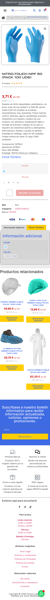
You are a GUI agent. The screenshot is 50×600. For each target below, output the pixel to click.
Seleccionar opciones (11, 319)
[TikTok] (30, 507)
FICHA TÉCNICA (11, 157)
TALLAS (25, 177)
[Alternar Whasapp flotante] (41, 593)
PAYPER (12, 212)
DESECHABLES (18, 17)
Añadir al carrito (30, 192)
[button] (5, 10)
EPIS (9, 17)
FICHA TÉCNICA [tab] (36, 227)
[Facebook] (19, 507)
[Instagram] (25, 507)
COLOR (25, 166)
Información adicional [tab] (14, 227)
